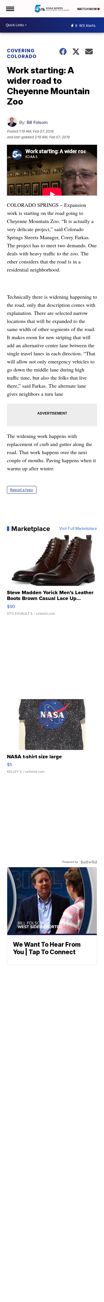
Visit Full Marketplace (78, 529)
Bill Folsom (37, 122)
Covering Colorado (22, 53)
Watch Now (87, 9)
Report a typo (21, 490)
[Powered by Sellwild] (88, 862)
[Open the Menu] (9, 8)
